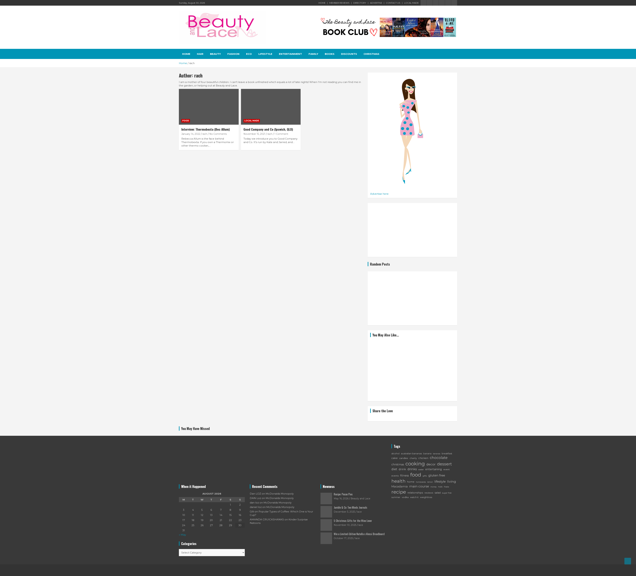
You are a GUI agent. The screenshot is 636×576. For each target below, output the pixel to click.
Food (185, 120)
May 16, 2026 (341, 498)
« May (182, 534)
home (410, 481)
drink (402, 469)
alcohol (395, 453)
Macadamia (399, 486)
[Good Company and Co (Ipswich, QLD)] (271, 107)
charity (413, 458)
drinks (412, 469)
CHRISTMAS (371, 53)
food (415, 475)
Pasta (446, 487)
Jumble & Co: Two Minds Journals (350, 507)
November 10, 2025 (345, 525)
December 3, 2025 (344, 511)
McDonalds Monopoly (280, 493)
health (398, 481)
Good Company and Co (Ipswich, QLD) (268, 129)
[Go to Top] (627, 561)
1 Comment (281, 133)
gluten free (436, 475)
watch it (414, 497)
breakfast (447, 453)
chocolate (439, 457)
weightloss (426, 497)
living (451, 481)
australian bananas (411, 453)
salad (438, 492)
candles (403, 458)
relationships (415, 492)
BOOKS (329, 53)
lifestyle (440, 481)
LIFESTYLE (265, 53)
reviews (428, 492)
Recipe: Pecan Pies (343, 494)
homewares (421, 482)
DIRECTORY (359, 2)
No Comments (218, 133)
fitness (404, 475)
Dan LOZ (255, 493)
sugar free (446, 493)
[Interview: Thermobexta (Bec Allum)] (209, 107)
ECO (249, 53)
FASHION (233, 53)
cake (394, 458)
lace (359, 511)
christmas (397, 464)
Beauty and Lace (360, 498)
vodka (405, 497)
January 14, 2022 (190, 133)
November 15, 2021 (254, 133)
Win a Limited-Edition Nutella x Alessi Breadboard (359, 534)
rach (204, 133)
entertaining (433, 469)
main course (419, 486)
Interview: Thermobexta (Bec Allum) (205, 129)
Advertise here (379, 193)
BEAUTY (215, 53)
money (433, 487)
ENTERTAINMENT (290, 53)
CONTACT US (393, 2)
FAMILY (313, 53)
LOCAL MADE (411, 2)
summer (395, 497)
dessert (444, 463)
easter (421, 469)
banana (427, 453)
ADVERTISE (376, 2)
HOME (321, 2)
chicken (423, 458)
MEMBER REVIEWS (339, 2)
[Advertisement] (412, 230)
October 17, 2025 (343, 538)
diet (394, 469)
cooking (415, 464)
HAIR (200, 53)
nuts (440, 486)
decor (431, 464)
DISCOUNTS (349, 53)
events (395, 475)
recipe (398, 492)
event (446, 469)
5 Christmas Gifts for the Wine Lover (353, 521)
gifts (425, 476)
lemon (430, 482)
